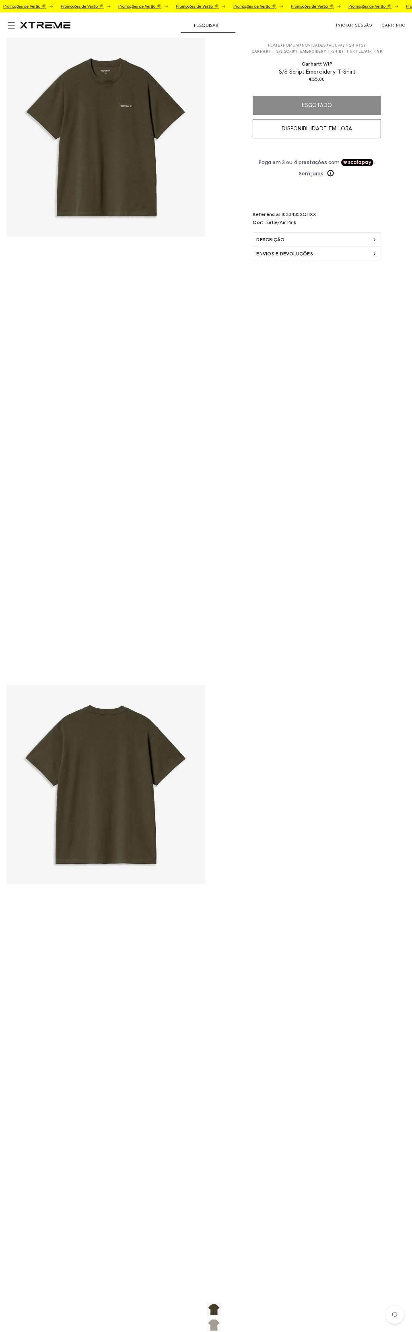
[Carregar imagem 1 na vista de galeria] (214, 1310)
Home (274, 45)
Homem (291, 45)
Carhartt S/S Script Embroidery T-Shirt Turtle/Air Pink (317, 51)
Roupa (335, 45)
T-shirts (354, 45)
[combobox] (208, 25)
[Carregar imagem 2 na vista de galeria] (214, 1325)
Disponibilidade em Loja (317, 128)
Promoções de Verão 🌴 (72, 6)
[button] (10, 25)
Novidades (314, 45)
